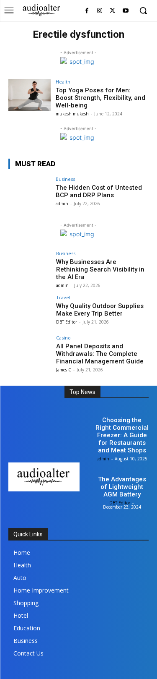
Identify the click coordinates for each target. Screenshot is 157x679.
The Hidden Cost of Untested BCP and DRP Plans (99, 191)
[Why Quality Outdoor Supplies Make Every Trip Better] (29, 310)
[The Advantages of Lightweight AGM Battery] (77, 477)
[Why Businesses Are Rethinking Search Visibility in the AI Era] (29, 266)
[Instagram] (99, 11)
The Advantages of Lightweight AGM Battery (122, 486)
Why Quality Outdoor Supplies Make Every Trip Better (100, 309)
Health (63, 81)
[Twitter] (112, 11)
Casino (63, 337)
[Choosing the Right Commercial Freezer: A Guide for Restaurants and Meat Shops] (77, 418)
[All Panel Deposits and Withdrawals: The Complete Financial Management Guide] (29, 351)
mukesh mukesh (72, 114)
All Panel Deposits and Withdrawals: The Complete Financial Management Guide (100, 353)
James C (63, 370)
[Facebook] (86, 11)
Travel (63, 297)
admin (62, 203)
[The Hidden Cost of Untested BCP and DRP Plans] (29, 192)
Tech (120, 411)
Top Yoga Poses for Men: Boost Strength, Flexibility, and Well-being (100, 97)
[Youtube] (125, 11)
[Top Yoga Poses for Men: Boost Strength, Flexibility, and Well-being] (29, 95)
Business (65, 179)
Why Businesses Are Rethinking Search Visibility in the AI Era (100, 269)
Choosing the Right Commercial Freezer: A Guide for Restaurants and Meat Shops (122, 435)
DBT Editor (66, 322)
